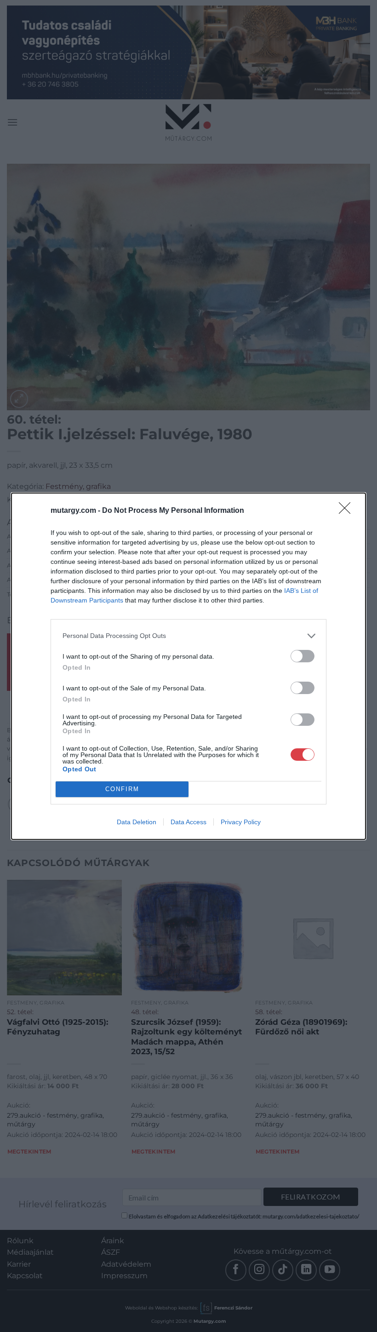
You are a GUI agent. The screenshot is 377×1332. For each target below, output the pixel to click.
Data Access (188, 822)
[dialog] (188, 666)
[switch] (302, 656)
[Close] (347, 511)
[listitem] (188, 636)
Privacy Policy (241, 822)
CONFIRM (122, 789)
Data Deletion (136, 822)
